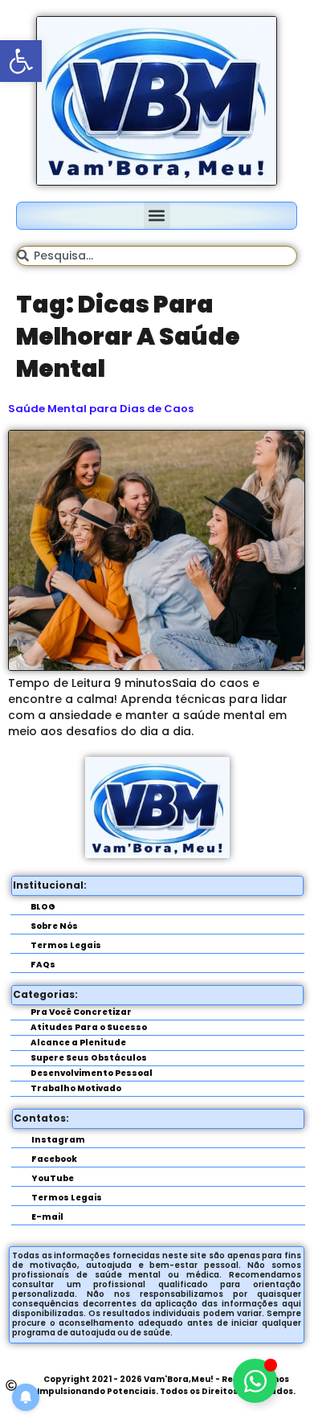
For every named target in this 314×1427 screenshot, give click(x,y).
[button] (157, 215)
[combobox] (156, 256)
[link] (21, 61)
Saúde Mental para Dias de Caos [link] (101, 408)
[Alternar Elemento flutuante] (255, 1381)
